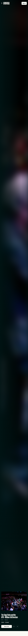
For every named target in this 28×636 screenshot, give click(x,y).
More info (6, 626)
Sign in (24, 3)
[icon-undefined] (13, 626)
